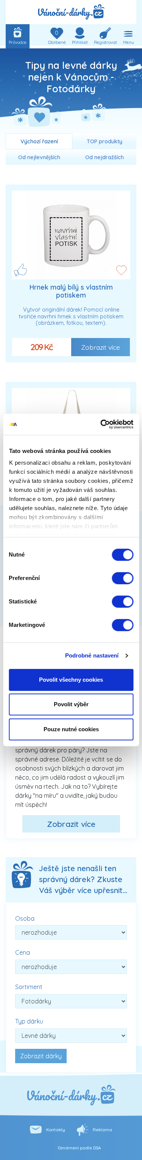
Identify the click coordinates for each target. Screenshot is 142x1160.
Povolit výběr (71, 704)
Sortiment (28, 987)
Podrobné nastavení (92, 655)
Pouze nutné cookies (71, 729)
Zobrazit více (100, 347)
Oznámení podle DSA (79, 1148)
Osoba (24, 918)
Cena (22, 952)
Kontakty (55, 1129)
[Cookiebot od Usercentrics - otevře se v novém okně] (101, 424)
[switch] (122, 578)
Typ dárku (29, 1021)
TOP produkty (104, 141)
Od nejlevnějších (39, 157)
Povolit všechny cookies (71, 679)
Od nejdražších (104, 157)
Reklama (102, 1129)
